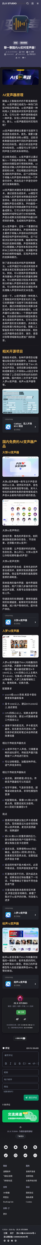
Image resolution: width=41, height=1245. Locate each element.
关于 (12, 1233)
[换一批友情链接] (9, 1208)
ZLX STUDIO (28, 1028)
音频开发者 (30, 1172)
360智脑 (6, 1193)
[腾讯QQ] (25, 1147)
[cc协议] (10, 1241)
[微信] (15, 1147)
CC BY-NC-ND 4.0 (26, 1025)
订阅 (22, 1012)
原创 (15, 43)
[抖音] (6, 1155)
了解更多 (20, 1136)
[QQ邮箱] (6, 1147)
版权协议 (29, 1193)
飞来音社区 (7, 1181)
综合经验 (23, 43)
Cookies (29, 1202)
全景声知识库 (31, 1181)
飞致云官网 (7, 1176)
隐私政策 (36, 1048)
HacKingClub (8, 1202)
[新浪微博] (25, 1155)
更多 (5, 1214)
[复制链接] (25, 1019)
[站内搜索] (27, 3)
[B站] (15, 1155)
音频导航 (29, 1176)
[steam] (35, 1147)
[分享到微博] (17, 1019)
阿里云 (6, 1197)
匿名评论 (29, 1048)
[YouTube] (35, 1155)
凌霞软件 (6, 1172)
